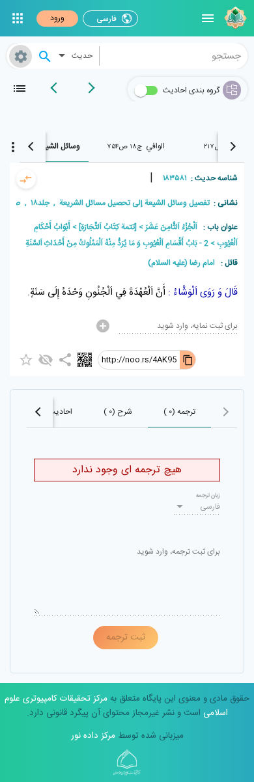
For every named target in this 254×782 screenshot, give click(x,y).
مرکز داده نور (93, 736)
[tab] (136, 146)
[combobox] (173, 56)
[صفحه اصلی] (234, 18)
